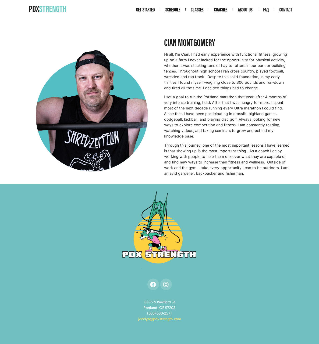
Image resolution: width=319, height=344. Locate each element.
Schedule (172, 9)
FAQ (266, 9)
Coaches (220, 9)
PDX (47, 8)
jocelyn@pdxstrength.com (159, 319)
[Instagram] (166, 284)
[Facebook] (153, 284)
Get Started (145, 9)
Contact (285, 9)
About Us (245, 9)
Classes (197, 9)
